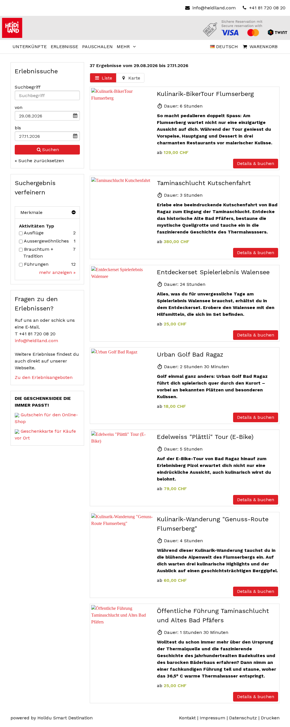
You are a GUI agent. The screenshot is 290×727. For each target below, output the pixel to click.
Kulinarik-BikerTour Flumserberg (205, 93)
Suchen (50, 149)
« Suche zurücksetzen (39, 160)
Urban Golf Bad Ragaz (190, 354)
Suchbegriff (27, 87)
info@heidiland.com (214, 7)
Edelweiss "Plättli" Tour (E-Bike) (205, 436)
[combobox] (47, 95)
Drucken (270, 717)
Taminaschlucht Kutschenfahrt (204, 182)
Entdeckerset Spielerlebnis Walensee (213, 272)
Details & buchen (255, 163)
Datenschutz (243, 717)
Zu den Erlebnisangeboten (43, 377)
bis (18, 127)
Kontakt (187, 717)
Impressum (212, 717)
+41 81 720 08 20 (266, 7)
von (18, 107)
